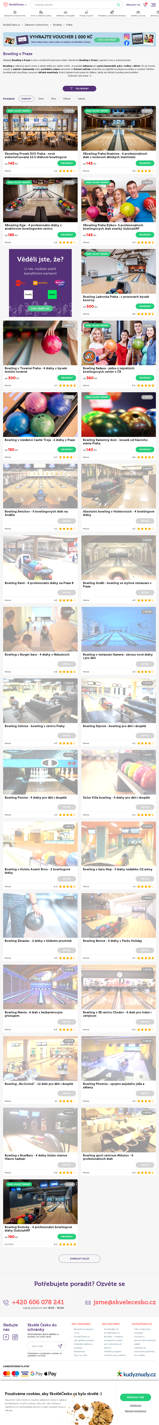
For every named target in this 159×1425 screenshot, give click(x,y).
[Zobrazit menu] (153, 5)
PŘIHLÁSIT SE (133, 5)
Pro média (139, 1355)
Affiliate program (112, 1351)
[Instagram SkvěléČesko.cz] (15, 1337)
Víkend (66, 98)
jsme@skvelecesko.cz (125, 1302)
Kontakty (138, 1333)
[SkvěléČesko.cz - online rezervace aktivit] (15, 4)
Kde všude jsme (142, 1329)
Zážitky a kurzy (138, 15)
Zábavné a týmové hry (15, 15)
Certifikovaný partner (115, 1355)
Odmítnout (135, 1405)
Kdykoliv (26, 98)
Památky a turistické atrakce (112, 15)
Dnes (41, 98)
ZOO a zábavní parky (41, 15)
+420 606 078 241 (38, 1302)
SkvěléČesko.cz (11, 25)
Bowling (57, 25)
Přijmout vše (135, 1397)
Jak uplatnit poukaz (84, 1340)
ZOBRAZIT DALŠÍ (79, 1258)
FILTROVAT (82, 88)
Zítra (53, 98)
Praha (69, 25)
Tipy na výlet (80, 1355)
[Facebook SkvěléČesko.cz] (6, 1337)
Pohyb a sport (86, 15)
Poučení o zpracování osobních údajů (145, 1340)
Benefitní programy (84, 1329)
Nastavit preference (135, 1411)
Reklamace (79, 1351)
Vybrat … (82, 98)
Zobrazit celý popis (78, 75)
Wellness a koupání (65, 15)
